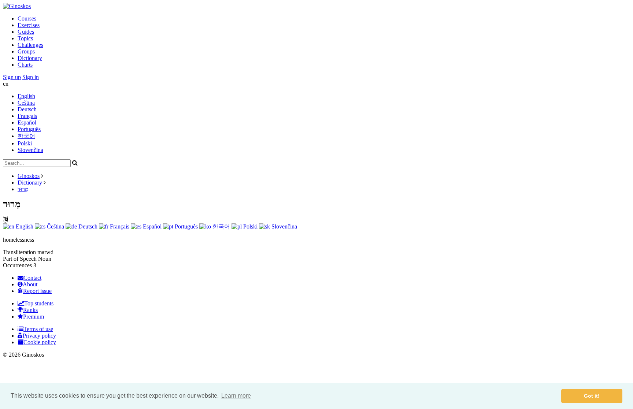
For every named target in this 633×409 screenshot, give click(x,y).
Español (27, 122)
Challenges (30, 45)
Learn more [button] (236, 396)
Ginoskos (29, 176)
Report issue (37, 291)
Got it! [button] (592, 396)
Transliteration (19, 252)
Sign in (30, 77)
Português (29, 129)
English (26, 96)
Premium (33, 316)
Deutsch (27, 109)
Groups (26, 51)
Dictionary (30, 58)
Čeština (26, 103)
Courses (27, 18)
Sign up (12, 77)
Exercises (29, 25)
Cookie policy (39, 342)
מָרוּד (23, 189)
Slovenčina (30, 150)
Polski (25, 143)
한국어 (26, 136)
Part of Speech (20, 259)
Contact (32, 278)
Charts (25, 65)
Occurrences (17, 265)
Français (27, 116)
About (30, 284)
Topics (25, 38)
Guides (26, 32)
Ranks (30, 310)
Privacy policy (39, 335)
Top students (38, 303)
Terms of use (38, 329)
